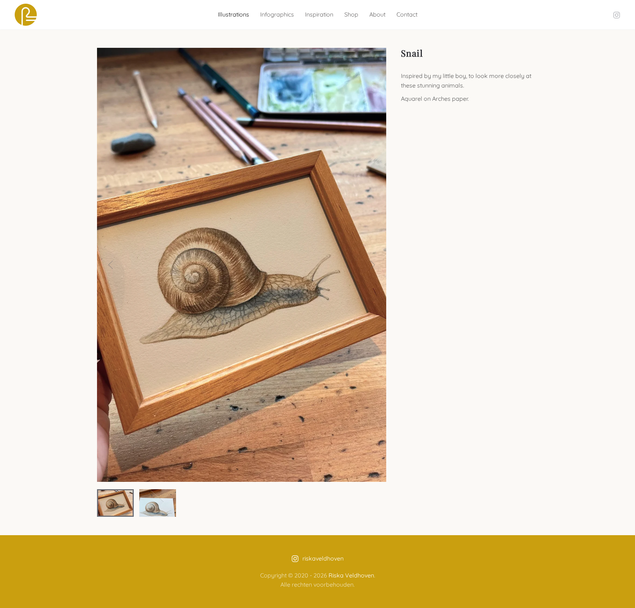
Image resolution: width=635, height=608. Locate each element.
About (377, 14)
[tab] (115, 503)
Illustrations (233, 14)
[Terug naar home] (26, 14)
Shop (351, 14)
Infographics (277, 14)
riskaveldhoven (323, 558)
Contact (407, 14)
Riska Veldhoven (351, 575)
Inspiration (319, 14)
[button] (110, 265)
